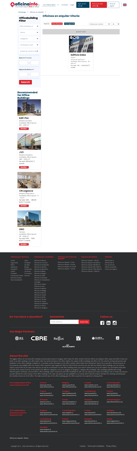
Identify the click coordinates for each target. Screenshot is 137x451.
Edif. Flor (24, 118)
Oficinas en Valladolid (41, 303)
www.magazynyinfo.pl (69, 421)
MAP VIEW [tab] (82, 32)
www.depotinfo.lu (45, 421)
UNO (21, 229)
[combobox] (50, 4)
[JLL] (19, 337)
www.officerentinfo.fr (46, 395)
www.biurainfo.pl (112, 393)
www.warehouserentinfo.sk (48, 431)
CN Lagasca (26, 190)
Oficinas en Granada (40, 278)
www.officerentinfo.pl (113, 395)
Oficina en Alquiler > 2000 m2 (90, 271)
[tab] (47, 24)
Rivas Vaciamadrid (16, 280)
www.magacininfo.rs (113, 421)
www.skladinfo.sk (45, 429)
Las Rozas (27, 271)
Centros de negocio (111, 269)
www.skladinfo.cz (67, 413)
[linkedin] (109, 322)
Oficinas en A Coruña (40, 263)
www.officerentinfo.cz (114, 387)
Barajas (26, 267)
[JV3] (29, 141)
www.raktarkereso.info (114, 413)
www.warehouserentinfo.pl (70, 423)
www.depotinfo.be (46, 413)
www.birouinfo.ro (45, 402)
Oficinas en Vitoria (40, 306)
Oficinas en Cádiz (39, 275)
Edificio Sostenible (110, 267)
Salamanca (14, 267)
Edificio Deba (78, 54)
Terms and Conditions (96, 446)
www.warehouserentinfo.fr (92, 415)
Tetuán (13, 271)
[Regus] (59, 337)
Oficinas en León (39, 286)
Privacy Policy (111, 446)
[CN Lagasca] (29, 180)
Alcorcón (27, 275)
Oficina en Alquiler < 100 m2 (90, 260)
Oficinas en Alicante (40, 267)
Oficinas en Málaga (40, 291)
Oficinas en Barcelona (41, 269)
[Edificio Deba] (81, 44)
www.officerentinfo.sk (91, 404)
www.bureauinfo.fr (46, 393)
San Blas (27, 265)
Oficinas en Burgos (40, 273)
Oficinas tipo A (109, 260)
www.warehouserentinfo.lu (48, 423)
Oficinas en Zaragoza (40, 308)
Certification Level (26, 45)
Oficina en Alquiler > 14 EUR (66, 269)
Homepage (22, 12)
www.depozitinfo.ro (90, 421)
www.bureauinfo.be (68, 385)
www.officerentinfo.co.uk (115, 402)
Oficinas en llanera (40, 260)
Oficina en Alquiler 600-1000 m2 (91, 267)
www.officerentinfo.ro (47, 404)
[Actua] (117, 337)
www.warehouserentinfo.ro (93, 423)
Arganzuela (14, 263)
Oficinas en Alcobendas (41, 265)
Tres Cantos (28, 273)
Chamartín (14, 269)
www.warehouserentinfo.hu (115, 415)
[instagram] (115, 322)
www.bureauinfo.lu (90, 393)
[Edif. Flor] (29, 107)
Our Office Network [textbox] (50, 5)
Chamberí (14, 273)
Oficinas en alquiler (37, 12)
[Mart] (78, 337)
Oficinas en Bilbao (39, 271)
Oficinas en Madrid (40, 288)
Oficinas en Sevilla (39, 297)
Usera (26, 260)
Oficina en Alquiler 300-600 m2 (90, 265)
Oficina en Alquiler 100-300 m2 (90, 263)
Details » (24, 129)
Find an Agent (112, 5)
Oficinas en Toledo (40, 301)
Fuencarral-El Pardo (17, 275)
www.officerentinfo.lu (91, 395)
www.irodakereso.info (69, 393)
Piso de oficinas (110, 265)
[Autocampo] (68, 346)
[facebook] (103, 322)
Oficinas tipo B (109, 263)
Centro (13, 260)
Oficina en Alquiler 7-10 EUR (66, 264)
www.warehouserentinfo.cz (71, 415)
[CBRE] (39, 338)
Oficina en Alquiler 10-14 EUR (67, 267)
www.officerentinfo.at (47, 387)
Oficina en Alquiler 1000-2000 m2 (91, 269)
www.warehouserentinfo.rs (115, 423)
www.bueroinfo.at (45, 385)
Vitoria (22, 32)
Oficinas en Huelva (40, 284)
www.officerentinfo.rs (69, 404)
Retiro (12, 265)
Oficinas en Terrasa (40, 299)
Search (25, 82)
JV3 (21, 152)
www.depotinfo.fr (90, 413)
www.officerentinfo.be (69, 387)
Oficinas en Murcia (40, 293)
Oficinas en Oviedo (40, 295)
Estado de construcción (28, 51)
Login (72, 5)
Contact (64, 5)
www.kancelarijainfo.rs (69, 402)
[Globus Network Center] (98, 337)
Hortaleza (27, 263)
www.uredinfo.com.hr (91, 385)
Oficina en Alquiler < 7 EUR (66, 262)
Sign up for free (82, 5)
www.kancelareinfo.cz (113, 385)
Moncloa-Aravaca (16, 278)
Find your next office (97, 5)
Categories (24, 39)
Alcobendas (28, 269)
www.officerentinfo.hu (69, 395)
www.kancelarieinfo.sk (91, 402)
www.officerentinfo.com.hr (92, 387)
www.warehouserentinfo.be (49, 415)
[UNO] (29, 219)
